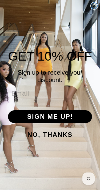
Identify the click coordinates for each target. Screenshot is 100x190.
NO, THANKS (50, 134)
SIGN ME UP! (50, 116)
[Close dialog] (94, 6)
